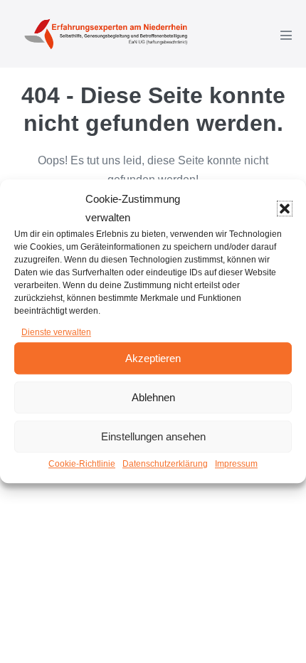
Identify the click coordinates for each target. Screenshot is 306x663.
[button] (285, 208)
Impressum (236, 465)
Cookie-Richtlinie (81, 465)
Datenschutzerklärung (165, 465)
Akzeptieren (153, 358)
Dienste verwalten (56, 332)
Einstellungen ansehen (153, 436)
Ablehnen (153, 397)
